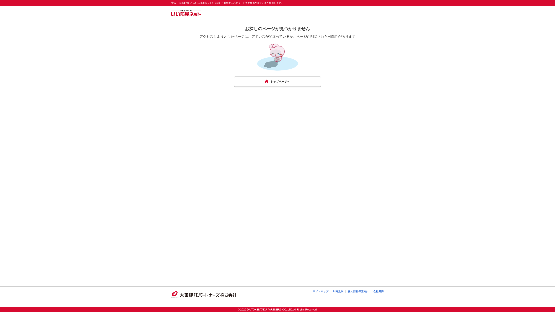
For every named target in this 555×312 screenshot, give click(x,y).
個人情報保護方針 (358, 291)
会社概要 (378, 291)
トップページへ (280, 81)
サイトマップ (320, 291)
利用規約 (338, 291)
